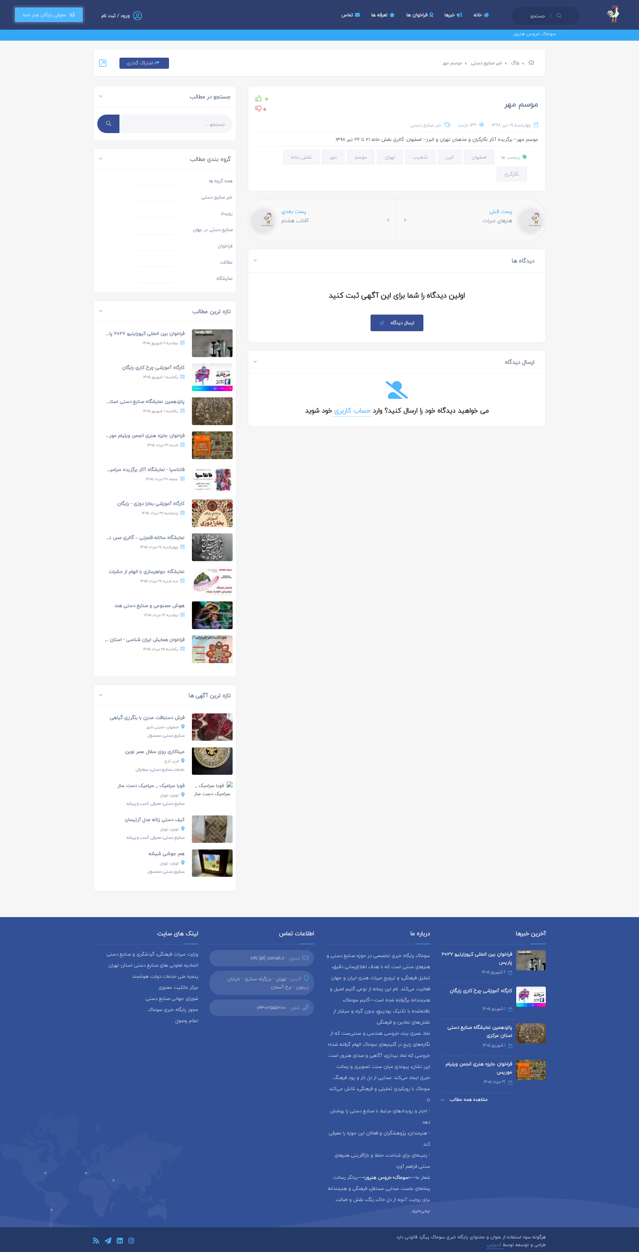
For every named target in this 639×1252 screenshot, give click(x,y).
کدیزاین (495, 1245)
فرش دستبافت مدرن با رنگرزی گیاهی (147, 717)
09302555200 (271, 1008)
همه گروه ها (221, 181)
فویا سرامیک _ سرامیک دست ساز (151, 785)
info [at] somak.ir (267, 958)
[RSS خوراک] (96, 1242)
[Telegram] (108, 1242)
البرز (450, 157)
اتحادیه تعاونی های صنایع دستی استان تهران (153, 965)
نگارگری (511, 174)
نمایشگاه (225, 278)
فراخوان (225, 246)
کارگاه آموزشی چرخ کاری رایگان (153, 367)
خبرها (449, 15)
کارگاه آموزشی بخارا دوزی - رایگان (151, 503)
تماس (347, 15)
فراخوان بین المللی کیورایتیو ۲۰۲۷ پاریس (142, 333)
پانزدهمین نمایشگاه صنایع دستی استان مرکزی (139, 401)
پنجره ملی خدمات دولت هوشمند (165, 976)
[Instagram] (131, 1242)
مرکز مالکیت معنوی (178, 987)
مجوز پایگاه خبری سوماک (173, 1009)
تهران (390, 157)
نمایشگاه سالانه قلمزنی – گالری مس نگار (144, 537)
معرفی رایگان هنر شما (44, 15)
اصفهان (479, 157)
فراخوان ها (416, 15)
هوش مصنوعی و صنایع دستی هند (149, 605)
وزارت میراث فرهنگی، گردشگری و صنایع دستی (152, 954)
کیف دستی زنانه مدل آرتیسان (155, 819)
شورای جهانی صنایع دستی (172, 998)
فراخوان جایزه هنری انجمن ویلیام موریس (143, 435)
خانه (478, 15)
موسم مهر (521, 104)
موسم (361, 157)
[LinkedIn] (120, 1242)
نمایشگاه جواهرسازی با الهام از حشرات (147, 571)
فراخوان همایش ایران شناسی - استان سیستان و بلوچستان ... (123, 639)
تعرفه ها (379, 15)
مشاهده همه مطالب (468, 1099)
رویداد (226, 213)
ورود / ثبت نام (115, 16)
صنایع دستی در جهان (213, 230)
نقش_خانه (301, 157)
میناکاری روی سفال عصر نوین (155, 751)
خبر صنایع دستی (486, 63)
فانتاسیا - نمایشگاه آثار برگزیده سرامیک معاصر (138, 469)
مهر (333, 157)
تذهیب (420, 157)
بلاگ (515, 63)
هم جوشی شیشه (167, 853)
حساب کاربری (351, 410)
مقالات (226, 262)
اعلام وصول (186, 1021)
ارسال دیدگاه (402, 323)
